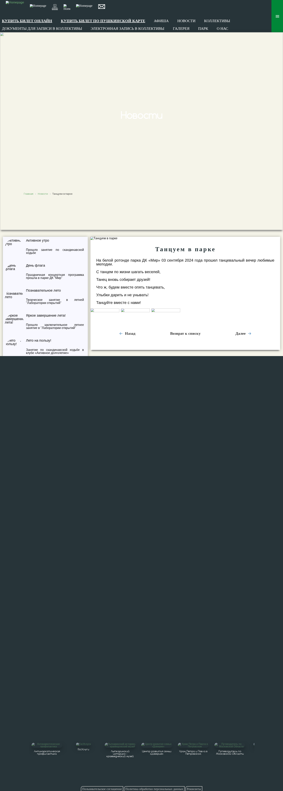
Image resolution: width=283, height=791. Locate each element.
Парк (203, 28)
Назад (129, 333)
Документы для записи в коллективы (42, 28)
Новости (186, 21)
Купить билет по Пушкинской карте (103, 21)
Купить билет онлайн (27, 21)
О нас (222, 28)
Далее (241, 333)
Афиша (161, 21)
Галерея (181, 28)
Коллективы (217, 21)
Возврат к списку (185, 333)
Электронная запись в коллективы (127, 28)
